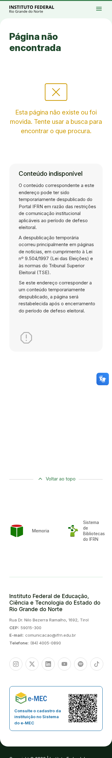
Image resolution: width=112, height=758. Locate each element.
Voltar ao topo (61, 479)
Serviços (106, 9)
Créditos (107, 10)
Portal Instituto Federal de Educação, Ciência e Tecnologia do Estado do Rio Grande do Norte (38, 8)
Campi (105, 5)
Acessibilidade (102, 10)
